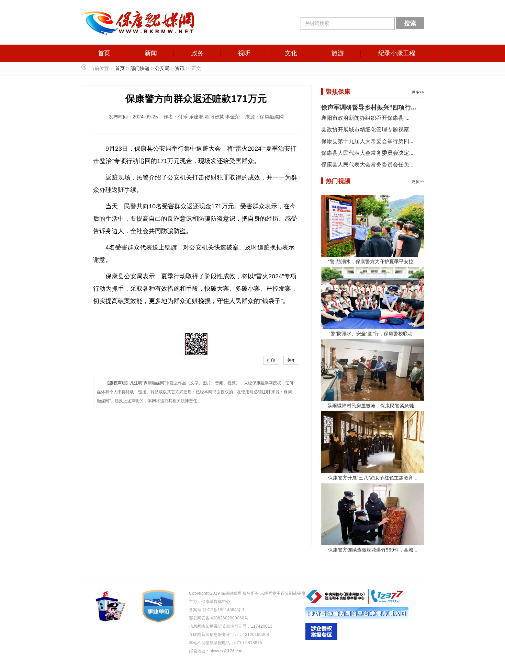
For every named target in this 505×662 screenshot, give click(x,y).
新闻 (151, 53)
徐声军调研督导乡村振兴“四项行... (368, 107)
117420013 (261, 626)
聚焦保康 (338, 91)
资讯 (179, 68)
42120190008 (256, 634)
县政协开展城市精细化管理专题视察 (365, 129)
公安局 (162, 68)
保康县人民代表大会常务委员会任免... (367, 164)
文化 (291, 53)
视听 (244, 53)
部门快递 (139, 68)
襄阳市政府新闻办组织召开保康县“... (365, 118)
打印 (271, 360)
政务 (197, 53)
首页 (104, 53)
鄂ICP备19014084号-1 (223, 609)
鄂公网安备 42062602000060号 (218, 618)
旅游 (338, 53)
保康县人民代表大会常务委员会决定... (367, 153)
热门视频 (338, 180)
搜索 (410, 23)
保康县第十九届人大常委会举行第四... (367, 141)
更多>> (417, 92)
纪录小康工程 (396, 53)
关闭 (291, 360)
